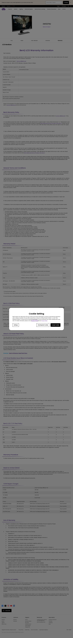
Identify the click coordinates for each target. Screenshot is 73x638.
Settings (16, 325)
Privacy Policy (44, 320)
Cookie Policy (35, 320)
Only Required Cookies (43, 325)
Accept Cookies (55, 325)
